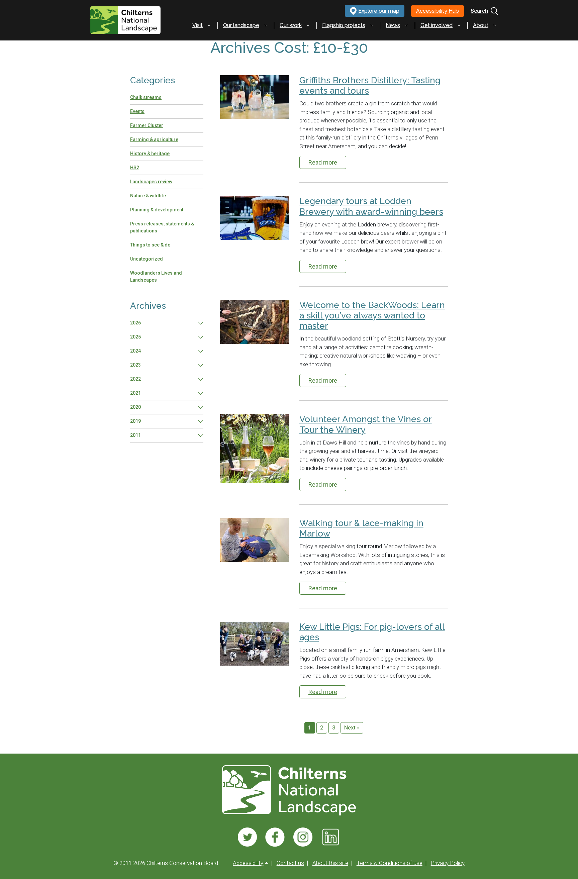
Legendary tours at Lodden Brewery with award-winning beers (371, 206)
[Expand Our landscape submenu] (265, 25)
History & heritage (150, 153)
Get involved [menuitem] (436, 25)
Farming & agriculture (154, 139)
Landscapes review (151, 181)
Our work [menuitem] (291, 25)
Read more (322, 162)
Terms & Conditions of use (389, 863)
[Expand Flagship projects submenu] (371, 25)
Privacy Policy (448, 863)
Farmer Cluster (146, 125)
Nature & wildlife (148, 195)
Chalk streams (146, 97)
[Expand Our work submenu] (308, 25)
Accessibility (248, 863)
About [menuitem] (480, 25)
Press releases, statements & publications (162, 227)
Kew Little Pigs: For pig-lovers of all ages (372, 632)
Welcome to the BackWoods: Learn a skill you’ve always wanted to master (372, 315)
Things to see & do (150, 245)
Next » (352, 727)
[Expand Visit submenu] (209, 25)
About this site (330, 863)
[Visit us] (247, 837)
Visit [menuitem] (197, 25)
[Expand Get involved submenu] (459, 25)
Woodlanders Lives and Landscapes (156, 276)
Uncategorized (146, 259)
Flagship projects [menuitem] (343, 25)
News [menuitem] (393, 25)
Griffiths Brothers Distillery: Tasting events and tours (370, 85)
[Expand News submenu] (406, 25)
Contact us (290, 863)
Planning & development (156, 209)
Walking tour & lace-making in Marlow (361, 528)
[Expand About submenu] (494, 25)
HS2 (134, 167)
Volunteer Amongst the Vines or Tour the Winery (365, 424)
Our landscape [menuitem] (241, 25)
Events (137, 111)
